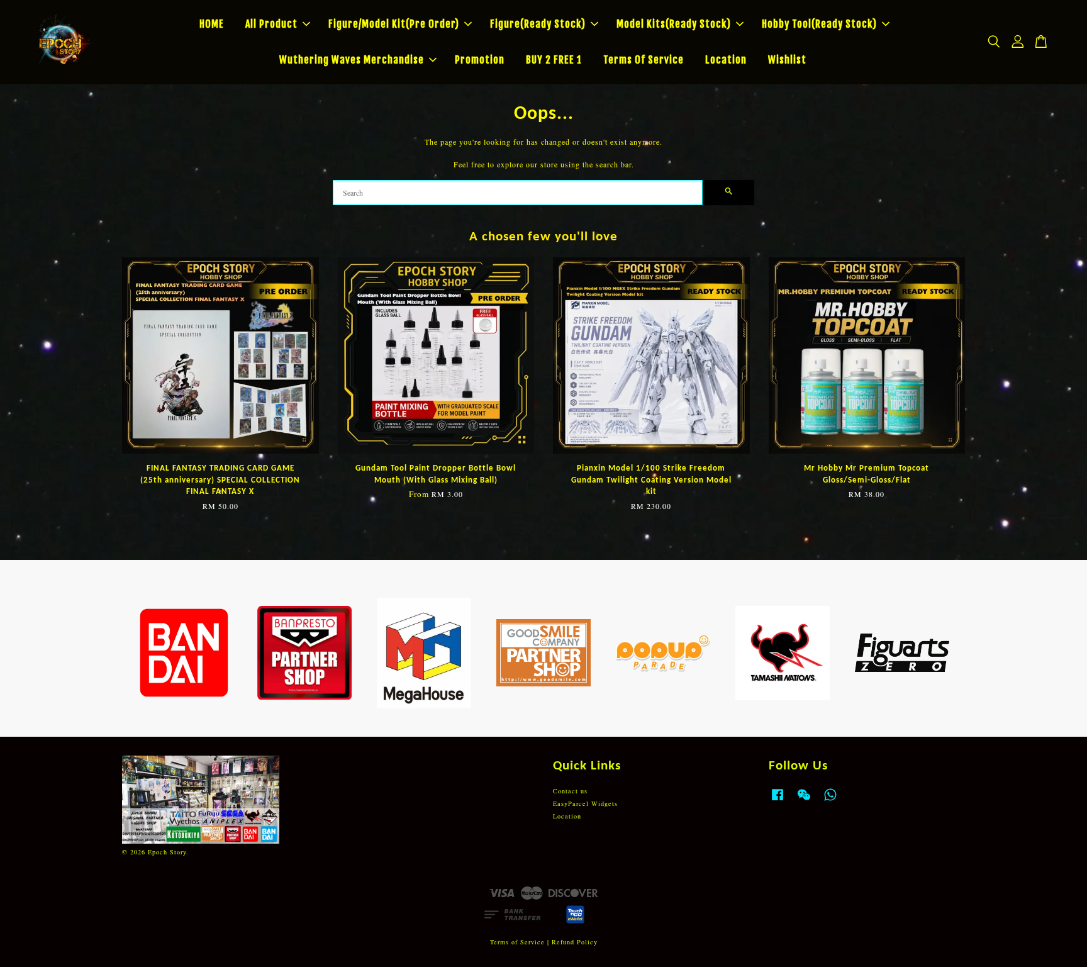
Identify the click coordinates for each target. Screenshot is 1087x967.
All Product (271, 24)
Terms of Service (517, 941)
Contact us (570, 790)
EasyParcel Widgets (585, 803)
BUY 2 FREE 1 (554, 59)
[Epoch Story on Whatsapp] (830, 801)
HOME (211, 24)
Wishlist (787, 59)
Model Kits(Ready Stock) (673, 24)
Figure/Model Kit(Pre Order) (393, 24)
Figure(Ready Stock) (538, 24)
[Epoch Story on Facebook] (777, 801)
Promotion (479, 59)
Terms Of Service (643, 59)
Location (726, 59)
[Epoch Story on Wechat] (804, 801)
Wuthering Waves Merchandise (351, 59)
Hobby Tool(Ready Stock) (819, 24)
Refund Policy (575, 941)
